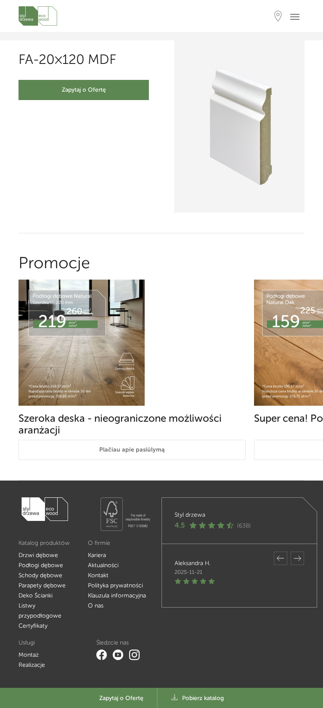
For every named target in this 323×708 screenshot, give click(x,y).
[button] (280, 558)
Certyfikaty (33, 625)
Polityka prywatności (115, 585)
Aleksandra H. (192, 563)
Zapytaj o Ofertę (84, 89)
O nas (95, 605)
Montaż (29, 654)
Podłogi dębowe (41, 565)
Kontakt (98, 575)
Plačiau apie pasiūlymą (132, 449)
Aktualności (103, 565)
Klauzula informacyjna (117, 595)
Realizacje (32, 664)
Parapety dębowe (42, 585)
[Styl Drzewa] (38, 16)
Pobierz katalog (203, 698)
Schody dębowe (40, 575)
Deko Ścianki (36, 595)
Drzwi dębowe (38, 555)
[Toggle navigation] (297, 16)
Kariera (97, 555)
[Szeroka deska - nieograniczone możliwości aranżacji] (132, 343)
